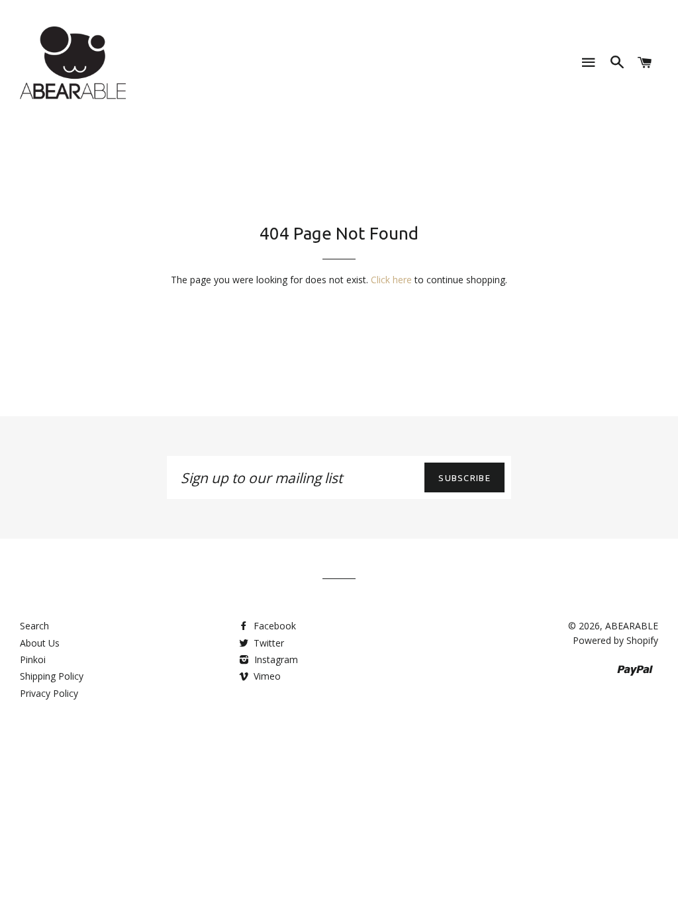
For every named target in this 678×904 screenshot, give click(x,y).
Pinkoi (33, 659)
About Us (40, 643)
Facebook (273, 625)
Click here (391, 279)
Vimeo (266, 676)
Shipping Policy (51, 676)
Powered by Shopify (615, 640)
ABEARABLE (631, 625)
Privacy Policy (49, 693)
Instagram (275, 659)
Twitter (267, 643)
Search (34, 625)
